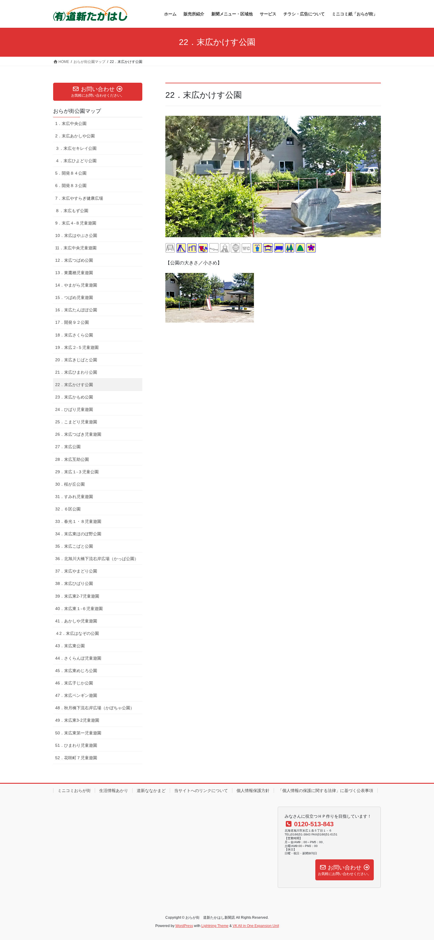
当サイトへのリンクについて (201, 790)
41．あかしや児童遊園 (76, 621)
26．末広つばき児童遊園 (78, 434)
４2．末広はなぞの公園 (77, 633)
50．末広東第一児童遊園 (78, 733)
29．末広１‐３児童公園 (77, 471)
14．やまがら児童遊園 (76, 285)
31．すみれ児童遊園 (74, 496)
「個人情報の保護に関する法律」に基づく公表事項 (325, 790)
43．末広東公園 (70, 645)
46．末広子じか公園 (74, 683)
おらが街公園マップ (77, 111)
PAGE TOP (418, 907)
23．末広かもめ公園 (74, 397)
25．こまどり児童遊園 (76, 421)
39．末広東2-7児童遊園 (77, 596)
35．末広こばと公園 (74, 546)
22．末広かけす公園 (74, 384)
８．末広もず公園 (71, 210)
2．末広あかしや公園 (75, 136)
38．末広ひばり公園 (74, 583)
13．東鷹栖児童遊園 (74, 272)
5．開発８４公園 (71, 173)
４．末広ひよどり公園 (76, 160)
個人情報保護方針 (253, 790)
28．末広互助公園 (72, 459)
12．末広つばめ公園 (74, 260)
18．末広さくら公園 (74, 335)
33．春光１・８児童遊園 (78, 521)
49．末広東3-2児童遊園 (77, 720)
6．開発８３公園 (71, 185)
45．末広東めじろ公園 (76, 670)
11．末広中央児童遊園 (76, 247)
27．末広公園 (68, 446)
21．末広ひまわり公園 (76, 372)
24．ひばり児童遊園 (74, 409)
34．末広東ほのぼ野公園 (78, 533)
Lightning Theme (215, 926)
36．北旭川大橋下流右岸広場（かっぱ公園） (96, 558)
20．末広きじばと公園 (76, 359)
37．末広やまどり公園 (76, 571)
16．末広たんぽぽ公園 (76, 310)
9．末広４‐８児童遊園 (75, 223)
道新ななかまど (151, 790)
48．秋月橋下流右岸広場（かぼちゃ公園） (94, 707)
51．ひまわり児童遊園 (76, 745)
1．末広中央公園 (71, 123)
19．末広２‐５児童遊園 (77, 347)
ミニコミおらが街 (74, 790)
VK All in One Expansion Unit (256, 926)
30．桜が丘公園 (70, 484)
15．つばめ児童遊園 (74, 297)
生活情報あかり (113, 790)
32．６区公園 (68, 509)
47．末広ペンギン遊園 (76, 695)
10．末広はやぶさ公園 (76, 235)
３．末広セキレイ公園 (76, 148)
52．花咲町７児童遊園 (76, 757)
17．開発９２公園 (72, 322)
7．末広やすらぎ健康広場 (79, 198)
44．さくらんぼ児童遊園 (78, 658)
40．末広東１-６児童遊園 (79, 608)
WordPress (184, 926)
